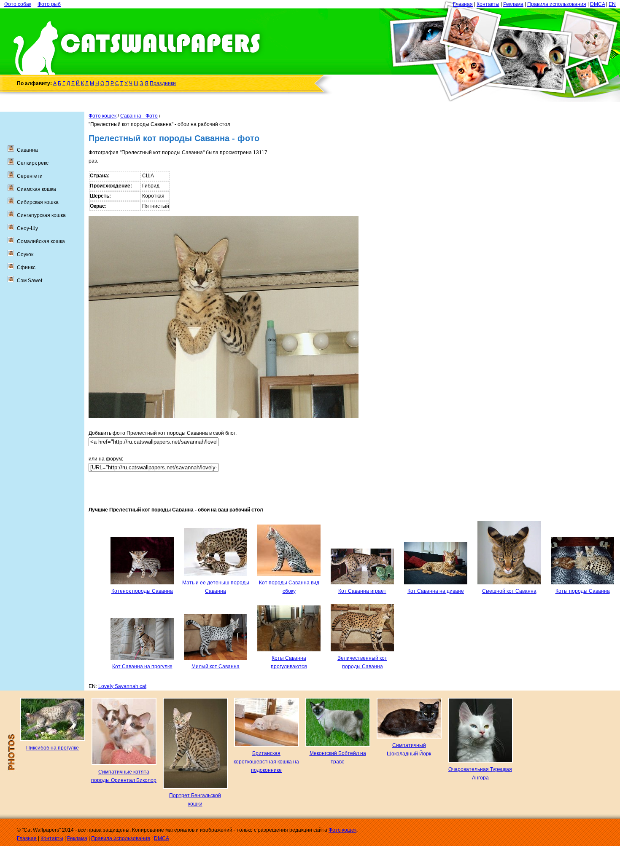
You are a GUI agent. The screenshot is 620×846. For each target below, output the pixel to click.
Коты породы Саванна (582, 591)
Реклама (513, 4)
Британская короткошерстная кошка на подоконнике (266, 761)
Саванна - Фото (139, 116)
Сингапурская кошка (41, 215)
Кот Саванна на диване (435, 591)
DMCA (597, 4)
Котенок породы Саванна (142, 591)
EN (612, 4)
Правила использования (556, 4)
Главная (463, 4)
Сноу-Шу (27, 228)
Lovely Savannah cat (122, 686)
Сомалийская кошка (41, 241)
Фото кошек (102, 116)
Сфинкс (26, 267)
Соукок (25, 254)
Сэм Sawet (29, 281)
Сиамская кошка (36, 189)
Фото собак (17, 4)
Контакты (488, 4)
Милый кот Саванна (215, 666)
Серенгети (30, 176)
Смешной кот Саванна (509, 591)
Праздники (163, 83)
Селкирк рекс (33, 163)
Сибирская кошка (38, 202)
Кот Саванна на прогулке (142, 666)
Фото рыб (49, 4)
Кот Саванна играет (362, 591)
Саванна (27, 150)
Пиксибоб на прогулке (52, 748)
